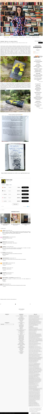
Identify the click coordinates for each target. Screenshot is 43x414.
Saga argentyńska (37, 374)
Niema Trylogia (31, 357)
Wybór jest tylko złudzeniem (32, 402)
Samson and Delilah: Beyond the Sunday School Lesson (38, 98)
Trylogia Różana (31, 391)
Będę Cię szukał (36, 320)
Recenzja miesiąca (21, 338)
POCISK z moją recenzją (21, 332)
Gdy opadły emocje (38, 334)
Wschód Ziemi (37, 399)
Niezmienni (40, 357)
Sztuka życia (30, 385)
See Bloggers (21, 342)
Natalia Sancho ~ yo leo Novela (8, 277)
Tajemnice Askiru (36, 385)
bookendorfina (38, 101)
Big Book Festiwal (21, 319)
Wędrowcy (30, 405)
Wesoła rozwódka (31, 396)
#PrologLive (21, 315)
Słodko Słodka (38, 85)
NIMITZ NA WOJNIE (38, 102)
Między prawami (31, 354)
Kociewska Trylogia (39, 340)
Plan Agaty (37, 365)
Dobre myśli (36, 329)
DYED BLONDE (38, 73)
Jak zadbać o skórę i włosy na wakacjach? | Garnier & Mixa (38, 75)
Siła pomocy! (38, 93)
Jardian (3, 230)
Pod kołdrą (38, 64)
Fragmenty (21, 323)
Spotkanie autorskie (21, 343)
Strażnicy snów (36, 382)
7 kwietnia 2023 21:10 (10, 272)
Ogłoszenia (21, 331)
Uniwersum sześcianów (32, 393)
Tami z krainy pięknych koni (32, 388)
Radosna (4, 252)
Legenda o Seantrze (38, 348)
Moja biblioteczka (21, 330)
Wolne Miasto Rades (31, 399)
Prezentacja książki (15, 42)
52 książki (21, 316)
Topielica (38, 106)
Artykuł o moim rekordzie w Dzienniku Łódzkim (38, 71)
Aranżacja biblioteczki (21, 318)
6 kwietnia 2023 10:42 (10, 246)
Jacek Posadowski (31, 337)
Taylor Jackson (39, 388)
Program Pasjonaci (21, 336)
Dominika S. (4, 246)
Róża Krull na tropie (37, 371)
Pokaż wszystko (41, 81)
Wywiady (21, 350)
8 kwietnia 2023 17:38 (17, 277)
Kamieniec (30, 340)
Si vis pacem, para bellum (38, 61)
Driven (40, 329)
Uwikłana (37, 393)
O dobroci (38, 62)
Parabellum (35, 360)
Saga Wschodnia (31, 374)
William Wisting (37, 396)
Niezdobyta (35, 357)
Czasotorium (30, 326)
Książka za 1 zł (21, 328)
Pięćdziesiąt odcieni (31, 365)
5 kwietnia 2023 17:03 (8, 230)
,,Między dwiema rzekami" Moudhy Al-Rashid (38, 66)
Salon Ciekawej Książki (21, 341)
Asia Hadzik (4, 272)
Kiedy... (34, 340)
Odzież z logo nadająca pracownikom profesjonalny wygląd (38, 88)
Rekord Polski (21, 340)
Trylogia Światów (37, 391)
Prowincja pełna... (38, 368)
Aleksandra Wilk (31, 317)
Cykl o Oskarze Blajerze (32, 323)
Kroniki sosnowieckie (37, 343)
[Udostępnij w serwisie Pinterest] (3, 210)
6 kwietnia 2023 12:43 (9, 252)
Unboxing (21, 345)
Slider (26, 42)
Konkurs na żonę (31, 343)
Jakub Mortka (36, 337)
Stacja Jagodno (38, 379)
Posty (35, 51)
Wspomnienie (21, 348)
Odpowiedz (4, 234)
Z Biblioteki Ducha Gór (36, 405)
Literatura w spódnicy (38, 351)
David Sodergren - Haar (38, 80)
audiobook (21, 352)
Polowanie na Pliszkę (31, 368)
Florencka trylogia (31, 334)
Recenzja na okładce (22, 42)
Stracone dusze (31, 382)
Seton (30, 379)
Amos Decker (36, 317)
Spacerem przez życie (38, 92)
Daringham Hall (31, 329)
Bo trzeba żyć (31, 320)
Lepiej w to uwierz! (31, 351)
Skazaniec (33, 379)
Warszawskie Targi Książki (21, 347)
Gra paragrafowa (21, 325)
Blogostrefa (21, 320)
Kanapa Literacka (21, 326)
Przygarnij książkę (21, 337)
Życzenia (21, 353)
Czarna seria (38, 323)
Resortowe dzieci (31, 371)
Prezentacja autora (21, 335)
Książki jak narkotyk (5, 254)
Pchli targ (21, 333)
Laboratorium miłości (31, 348)
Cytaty (21, 321)
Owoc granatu (31, 360)
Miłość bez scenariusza (37, 354)
